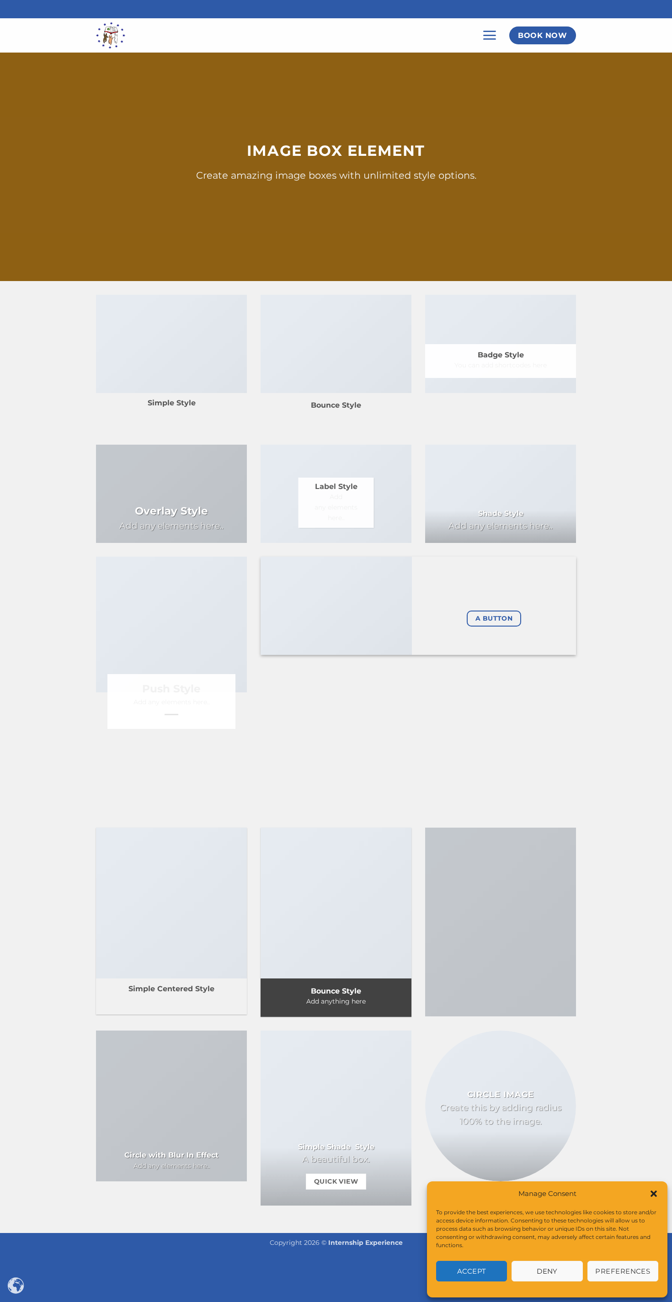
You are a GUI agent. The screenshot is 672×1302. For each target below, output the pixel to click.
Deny (547, 1271)
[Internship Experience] (141, 35)
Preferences (622, 1271)
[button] (653, 1193)
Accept (471, 1271)
